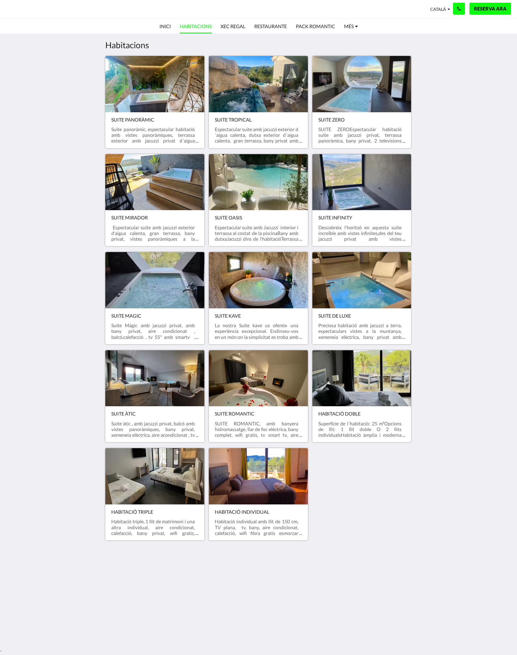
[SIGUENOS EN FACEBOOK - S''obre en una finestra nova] (389, 582)
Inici (213, 578)
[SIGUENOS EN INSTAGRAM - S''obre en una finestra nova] (406, 582)
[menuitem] (165, 26)
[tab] (232, 568)
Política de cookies (228, 583)
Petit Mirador (33, 9)
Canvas (404, 624)
